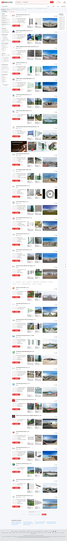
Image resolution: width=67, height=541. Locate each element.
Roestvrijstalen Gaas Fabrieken (39, 523)
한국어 (43, 532)
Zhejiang (4, 78)
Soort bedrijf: (14, 18)
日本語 (17, 532)
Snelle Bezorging (5, 38)
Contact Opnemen (16, 25)
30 (37, 511)
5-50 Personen (5, 66)
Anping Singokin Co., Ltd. (23, 447)
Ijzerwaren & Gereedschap (5, 18)
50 (39, 511)
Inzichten (50, 531)
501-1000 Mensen (5, 72)
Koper (48, 6)
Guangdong (4, 81)
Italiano (35, 532)
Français (20, 532)
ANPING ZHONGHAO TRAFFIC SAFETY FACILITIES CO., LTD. (27, 46)
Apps (58, 6)
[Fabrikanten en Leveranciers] (6, 2)
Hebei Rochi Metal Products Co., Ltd (23, 185)
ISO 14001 (4, 46)
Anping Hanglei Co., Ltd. (22, 431)
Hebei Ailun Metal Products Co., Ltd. (23, 233)
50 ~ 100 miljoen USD (6, 61)
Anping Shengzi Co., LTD (22, 383)
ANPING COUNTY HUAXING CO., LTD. (25, 78)
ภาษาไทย (55, 532)
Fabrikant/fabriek (5, 31)
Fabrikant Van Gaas (62, 21)
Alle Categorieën (5, 6)
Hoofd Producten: (15, 19)
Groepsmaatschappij (5, 32)
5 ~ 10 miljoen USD (5, 57)
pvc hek (23, 281)
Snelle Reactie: (14, 38)
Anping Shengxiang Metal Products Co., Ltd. (24, 30)
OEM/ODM (4, 36)
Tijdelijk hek (34, 283)
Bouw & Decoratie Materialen (4, 16)
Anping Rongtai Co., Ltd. (24, 217)
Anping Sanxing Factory (22, 153)
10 (35, 511)
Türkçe (59, 532)
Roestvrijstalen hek (44, 281)
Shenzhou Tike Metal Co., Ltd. (21, 62)
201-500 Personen (5, 71)
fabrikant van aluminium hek (34, 4)
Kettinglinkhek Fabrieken (26, 524)
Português (31, 532)
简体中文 (10, 532)
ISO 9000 (4, 50)
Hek (13, 281)
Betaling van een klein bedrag (6, 41)
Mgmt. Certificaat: (15, 22)
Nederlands (49, 532)
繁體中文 (14, 532)
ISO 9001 (4, 48)
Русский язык (39, 532)
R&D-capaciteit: (14, 21)
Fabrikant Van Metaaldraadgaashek (28, 523)
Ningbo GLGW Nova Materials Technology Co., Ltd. (25, 265)
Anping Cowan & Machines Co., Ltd (24, 479)
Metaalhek (14, 283)
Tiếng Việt (62, 532)
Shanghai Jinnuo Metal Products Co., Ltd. (24, 463)
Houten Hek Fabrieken (15, 524)
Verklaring (16, 531)
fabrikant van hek (26, 4)
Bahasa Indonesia (33, 533)
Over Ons (12, 531)
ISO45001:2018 (5, 47)
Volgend (43, 514)
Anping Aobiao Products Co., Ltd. (24, 495)
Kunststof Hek (29, 281)
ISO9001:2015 (5, 44)
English (7, 532)
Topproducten (46, 531)
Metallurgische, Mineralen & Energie (6, 24)
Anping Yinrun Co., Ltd (22, 287)
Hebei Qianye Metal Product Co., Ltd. (23, 14)
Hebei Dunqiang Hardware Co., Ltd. (24, 94)
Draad (19, 283)
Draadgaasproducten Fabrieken (51, 523)
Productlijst (4, 11)
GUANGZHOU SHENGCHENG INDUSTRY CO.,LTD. (25, 351)
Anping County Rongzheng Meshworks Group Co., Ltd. (26, 399)
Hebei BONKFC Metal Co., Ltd (23, 367)
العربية (46, 532)
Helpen (53, 6)
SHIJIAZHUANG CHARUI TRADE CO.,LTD (23, 169)
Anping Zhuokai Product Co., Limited (25, 335)
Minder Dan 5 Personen (5, 69)
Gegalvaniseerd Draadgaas (26, 283)
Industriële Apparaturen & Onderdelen (6, 22)
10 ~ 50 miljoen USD (5, 58)
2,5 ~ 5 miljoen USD (5, 59)
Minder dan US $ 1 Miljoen (6, 55)
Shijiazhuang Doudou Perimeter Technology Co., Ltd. (26, 319)
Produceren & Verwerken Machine (6, 20)
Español (24, 532)
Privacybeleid (28, 531)
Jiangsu (4, 80)
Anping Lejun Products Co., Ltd (24, 249)
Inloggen (64, 2)
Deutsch (27, 532)
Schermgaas (51, 281)
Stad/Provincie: (14, 70)
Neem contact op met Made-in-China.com (37, 531)
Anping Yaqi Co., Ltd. (22, 201)
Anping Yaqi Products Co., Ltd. (24, 110)
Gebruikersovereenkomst (22, 531)
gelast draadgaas (36, 281)
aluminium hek (18, 281)
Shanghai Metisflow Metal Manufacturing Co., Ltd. (27, 126)
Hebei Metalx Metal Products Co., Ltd (23, 303)
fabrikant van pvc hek (42, 4)
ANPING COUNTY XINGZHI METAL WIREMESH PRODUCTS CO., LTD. (28, 415)
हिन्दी (52, 532)
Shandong (4, 77)
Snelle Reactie (5, 37)
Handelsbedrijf (5, 29)
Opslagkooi (40, 283)
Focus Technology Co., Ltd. (32, 535)
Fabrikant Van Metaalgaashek (16, 523)
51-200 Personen (5, 67)
